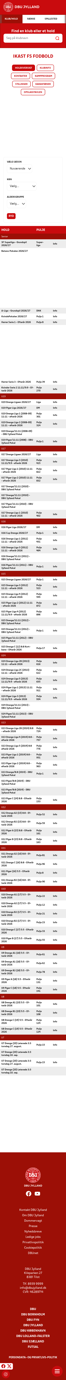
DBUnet (33, 1253)
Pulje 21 (40, 914)
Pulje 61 (40, 955)
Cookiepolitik (33, 1247)
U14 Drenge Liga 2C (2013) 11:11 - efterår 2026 (15, 671)
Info (55, 244)
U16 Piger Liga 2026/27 (13, 527)
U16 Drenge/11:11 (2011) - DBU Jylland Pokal (15, 558)
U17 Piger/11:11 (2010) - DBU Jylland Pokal (17, 505)
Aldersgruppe (15, 197)
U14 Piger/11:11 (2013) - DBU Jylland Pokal (17, 715)
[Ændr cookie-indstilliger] (6, 1374)
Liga (38, 402)
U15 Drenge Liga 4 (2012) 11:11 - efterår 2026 (14, 595)
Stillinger (21, 84)
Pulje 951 (39, 756)
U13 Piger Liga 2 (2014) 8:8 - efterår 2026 (16, 765)
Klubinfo (45, 68)
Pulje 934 (39, 698)
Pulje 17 (40, 648)
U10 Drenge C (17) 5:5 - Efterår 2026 (17, 931)
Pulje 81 (40, 855)
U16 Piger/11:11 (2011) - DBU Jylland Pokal (17, 566)
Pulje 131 (39, 981)
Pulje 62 (40, 963)
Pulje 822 (39, 470)
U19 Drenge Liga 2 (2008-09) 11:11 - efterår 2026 (16, 424)
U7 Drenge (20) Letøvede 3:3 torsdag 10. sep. (16, 1053)
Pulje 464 (39, 549)
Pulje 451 (39, 540)
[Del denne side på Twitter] (9, 1367)
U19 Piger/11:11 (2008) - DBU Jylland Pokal (17, 441)
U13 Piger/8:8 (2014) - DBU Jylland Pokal (15, 782)
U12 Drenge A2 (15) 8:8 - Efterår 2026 (16, 814)
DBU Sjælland (33, 1341)
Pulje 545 (39, 595)
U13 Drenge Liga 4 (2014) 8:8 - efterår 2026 (17, 738)
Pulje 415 (39, 461)
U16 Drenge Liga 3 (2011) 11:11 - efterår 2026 (14, 549)
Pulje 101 (39, 1004)
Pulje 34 (40, 382)
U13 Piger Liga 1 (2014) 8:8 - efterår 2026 (16, 756)
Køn (9, 179)
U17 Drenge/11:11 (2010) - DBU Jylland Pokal (15, 488)
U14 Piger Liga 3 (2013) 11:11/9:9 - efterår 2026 (14, 698)
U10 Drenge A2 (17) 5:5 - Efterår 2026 (16, 905)
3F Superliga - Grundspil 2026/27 (14, 244)
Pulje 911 (39, 689)
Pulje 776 (39, 747)
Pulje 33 (40, 931)
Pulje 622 (39, 671)
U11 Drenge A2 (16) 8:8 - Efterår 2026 (16, 855)
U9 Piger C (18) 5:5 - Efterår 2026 (15, 989)
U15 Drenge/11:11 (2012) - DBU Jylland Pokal (15, 622)
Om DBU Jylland (33, 1215)
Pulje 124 (39, 1021)
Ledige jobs (33, 1237)
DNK (38, 311)
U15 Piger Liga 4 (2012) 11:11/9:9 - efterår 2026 (14, 613)
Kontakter (20, 76)
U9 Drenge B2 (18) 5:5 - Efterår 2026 (15, 972)
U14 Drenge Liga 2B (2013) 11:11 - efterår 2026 (15, 662)
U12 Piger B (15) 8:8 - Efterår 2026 (16, 841)
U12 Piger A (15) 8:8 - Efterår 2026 (16, 832)
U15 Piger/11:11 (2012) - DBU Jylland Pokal (17, 639)
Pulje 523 (39, 587)
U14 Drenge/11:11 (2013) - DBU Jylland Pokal (15, 706)
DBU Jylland (33, 1325)
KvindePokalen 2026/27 (14, 317)
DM (38, 408)
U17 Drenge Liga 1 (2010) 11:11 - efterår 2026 (14, 514)
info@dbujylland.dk (33, 1288)
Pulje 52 (40, 815)
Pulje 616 (39, 662)
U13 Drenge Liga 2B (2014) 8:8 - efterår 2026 (17, 730)
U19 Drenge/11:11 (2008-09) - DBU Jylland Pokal (16, 432)
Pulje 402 (39, 514)
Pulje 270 (39, 389)
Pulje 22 (40, 896)
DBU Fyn (33, 1320)
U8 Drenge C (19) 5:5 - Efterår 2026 (16, 1021)
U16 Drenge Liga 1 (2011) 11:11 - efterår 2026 (14, 540)
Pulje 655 (39, 680)
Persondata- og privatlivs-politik (33, 1357)
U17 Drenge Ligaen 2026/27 (16, 454)
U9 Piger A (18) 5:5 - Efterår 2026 (15, 981)
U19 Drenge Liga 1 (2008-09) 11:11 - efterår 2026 (16, 415)
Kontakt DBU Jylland (33, 1210)
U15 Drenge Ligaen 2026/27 (16, 580)
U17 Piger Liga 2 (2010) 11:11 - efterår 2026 (16, 479)
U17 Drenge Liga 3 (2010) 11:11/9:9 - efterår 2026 (14, 461)
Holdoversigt (23, 68)
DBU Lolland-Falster (33, 1336)
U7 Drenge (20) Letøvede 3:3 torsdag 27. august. (16, 1045)
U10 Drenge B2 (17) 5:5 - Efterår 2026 (16, 913)
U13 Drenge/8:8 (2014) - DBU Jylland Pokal (16, 773)
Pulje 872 (39, 604)
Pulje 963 (39, 765)
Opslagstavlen (33, 92)
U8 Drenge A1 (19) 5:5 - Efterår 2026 (15, 1004)
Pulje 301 (39, 415)
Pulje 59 (40, 823)
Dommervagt (33, 1220)
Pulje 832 (39, 479)
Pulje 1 (39, 317)
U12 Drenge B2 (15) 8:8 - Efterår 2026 (16, 823)
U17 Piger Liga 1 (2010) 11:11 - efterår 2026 (16, 470)
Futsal (33, 1347)
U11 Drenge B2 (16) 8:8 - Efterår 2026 (16, 881)
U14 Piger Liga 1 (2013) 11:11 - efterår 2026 (16, 689)
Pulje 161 (39, 832)
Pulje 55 (40, 940)
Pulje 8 (39, 322)
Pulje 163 (39, 841)
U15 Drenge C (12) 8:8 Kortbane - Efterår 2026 (15, 648)
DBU (33, 1309)
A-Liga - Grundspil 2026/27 (15, 311)
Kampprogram (43, 76)
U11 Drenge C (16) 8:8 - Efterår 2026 (17, 864)
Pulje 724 (39, 730)
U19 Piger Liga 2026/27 (13, 408)
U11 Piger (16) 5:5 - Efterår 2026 (15, 873)
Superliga (39, 244)
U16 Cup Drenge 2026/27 (14, 533)
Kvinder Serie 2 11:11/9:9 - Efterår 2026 (17, 389)
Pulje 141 (39, 989)
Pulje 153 (39, 800)
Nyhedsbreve (33, 1231)
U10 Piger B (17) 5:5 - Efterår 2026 (16, 940)
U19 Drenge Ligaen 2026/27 (16, 402)
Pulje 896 (39, 613)
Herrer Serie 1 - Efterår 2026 (16, 322)
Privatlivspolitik (33, 1242)
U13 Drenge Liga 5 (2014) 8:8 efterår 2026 (16, 747)
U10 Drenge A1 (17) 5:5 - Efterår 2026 (16, 896)
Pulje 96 (40, 864)
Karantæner (43, 84)
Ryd (11, 216)
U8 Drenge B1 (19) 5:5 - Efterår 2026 (15, 1013)
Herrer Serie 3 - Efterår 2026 (16, 382)
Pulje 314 (39, 424)
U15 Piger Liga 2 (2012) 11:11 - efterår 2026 (16, 604)
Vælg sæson (14, 162)
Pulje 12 (40, 905)
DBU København (33, 1330)
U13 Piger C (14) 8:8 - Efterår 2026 (16, 800)
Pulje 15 (40, 1045)
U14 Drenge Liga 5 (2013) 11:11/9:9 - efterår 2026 (14, 680)
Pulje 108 (39, 1013)
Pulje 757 (39, 738)
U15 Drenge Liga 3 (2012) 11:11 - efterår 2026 (14, 587)
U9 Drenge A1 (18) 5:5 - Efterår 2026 (15, 954)
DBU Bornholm (33, 1314)
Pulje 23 (40, 922)
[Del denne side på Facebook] (3, 1367)
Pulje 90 (40, 882)
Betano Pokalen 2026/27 (14, 251)
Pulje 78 (40, 972)
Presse (33, 1226)
